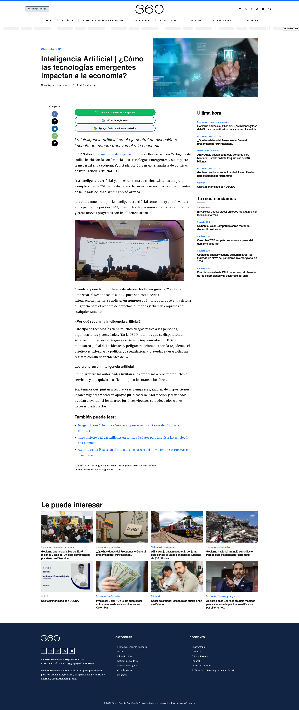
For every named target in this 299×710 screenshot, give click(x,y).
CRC (87, 465)
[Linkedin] (55, 129)
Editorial (155, 596)
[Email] (55, 143)
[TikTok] (251, 9)
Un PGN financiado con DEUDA (216, 187)
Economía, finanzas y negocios (213, 122)
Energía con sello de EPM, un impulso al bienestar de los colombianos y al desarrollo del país (226, 274)
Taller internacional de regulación (95, 469)
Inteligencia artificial (104, 465)
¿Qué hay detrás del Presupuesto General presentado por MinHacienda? (222, 142)
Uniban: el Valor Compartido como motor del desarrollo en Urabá (223, 227)
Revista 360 (203, 207)
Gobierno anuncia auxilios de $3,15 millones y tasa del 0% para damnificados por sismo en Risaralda (227, 127)
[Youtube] (263, 9)
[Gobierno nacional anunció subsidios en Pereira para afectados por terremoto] (232, 527)
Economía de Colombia (209, 136)
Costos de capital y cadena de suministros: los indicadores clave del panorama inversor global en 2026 (227, 258)
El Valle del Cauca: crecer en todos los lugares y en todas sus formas (227, 213)
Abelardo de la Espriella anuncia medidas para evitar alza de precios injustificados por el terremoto (230, 604)
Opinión (201, 182)
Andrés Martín (86, 85)
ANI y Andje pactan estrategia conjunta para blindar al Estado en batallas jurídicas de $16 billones (223, 158)
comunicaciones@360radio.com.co (69, 659)
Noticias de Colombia (208, 150)
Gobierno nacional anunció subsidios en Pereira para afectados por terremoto (225, 174)
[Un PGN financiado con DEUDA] (67, 576)
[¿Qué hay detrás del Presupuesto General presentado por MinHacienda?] (122, 527)
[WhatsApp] (55, 136)
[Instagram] (246, 9)
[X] (257, 9)
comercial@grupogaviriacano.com (76, 663)
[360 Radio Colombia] (149, 9)
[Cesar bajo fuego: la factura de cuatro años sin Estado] (177, 576)
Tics (119, 469)
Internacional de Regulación (115, 154)
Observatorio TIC (51, 49)
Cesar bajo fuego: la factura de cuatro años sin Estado (176, 602)
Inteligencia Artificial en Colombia (138, 465)
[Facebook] (240, 9)
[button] (269, 9)
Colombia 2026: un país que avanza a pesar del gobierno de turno (225, 242)
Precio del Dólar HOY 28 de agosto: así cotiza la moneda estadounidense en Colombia (119, 604)
